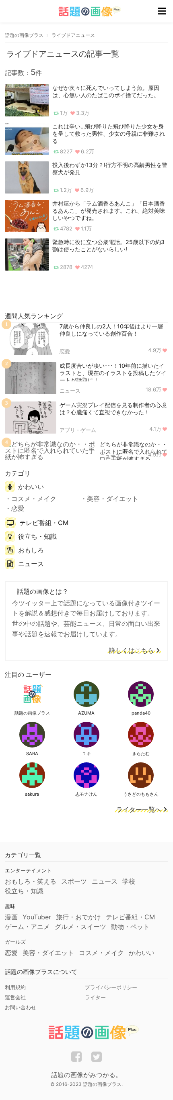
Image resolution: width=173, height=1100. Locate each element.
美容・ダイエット (112, 499)
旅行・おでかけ (78, 917)
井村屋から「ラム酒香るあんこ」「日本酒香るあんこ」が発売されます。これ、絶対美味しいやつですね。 (108, 210)
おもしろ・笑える (30, 881)
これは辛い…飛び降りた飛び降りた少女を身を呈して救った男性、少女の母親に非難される (108, 133)
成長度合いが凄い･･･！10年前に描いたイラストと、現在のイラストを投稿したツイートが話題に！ (113, 372)
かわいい (31, 487)
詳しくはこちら (131, 650)
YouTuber (37, 917)
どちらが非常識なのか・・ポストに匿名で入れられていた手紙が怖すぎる (133, 451)
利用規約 (15, 987)
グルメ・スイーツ (80, 927)
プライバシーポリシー (111, 987)
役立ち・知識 (37, 536)
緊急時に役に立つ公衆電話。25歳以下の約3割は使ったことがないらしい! (108, 245)
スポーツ (74, 881)
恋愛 (65, 351)
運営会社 (15, 997)
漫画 (11, 917)
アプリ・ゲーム (78, 430)
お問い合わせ (20, 1007)
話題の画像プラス (24, 35)
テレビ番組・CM (43, 523)
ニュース (70, 390)
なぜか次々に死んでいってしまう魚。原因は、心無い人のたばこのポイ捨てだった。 (105, 91)
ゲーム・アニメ (27, 927)
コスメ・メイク (33, 499)
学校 (128, 881)
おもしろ (31, 550)
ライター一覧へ (138, 809)
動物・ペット (130, 927)
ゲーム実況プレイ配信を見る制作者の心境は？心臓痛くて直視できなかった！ (113, 408)
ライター (95, 997)
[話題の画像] (85, 11)
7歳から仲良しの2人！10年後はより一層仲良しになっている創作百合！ (111, 330)
